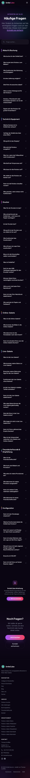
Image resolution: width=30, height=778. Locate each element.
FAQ (2, 686)
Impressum (8, 771)
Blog (2, 689)
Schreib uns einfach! (15, 30)
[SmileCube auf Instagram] (2, 759)
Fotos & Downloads (6, 683)
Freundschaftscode (6, 710)
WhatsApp (6, 752)
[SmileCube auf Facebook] (5, 759)
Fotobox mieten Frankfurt (8, 726)
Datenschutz (16, 771)
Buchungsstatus (5, 707)
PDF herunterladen (16, 598)
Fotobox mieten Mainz (7, 721)
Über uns (3, 691)
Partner (3, 694)
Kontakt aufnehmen (15, 645)
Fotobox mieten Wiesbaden (8, 723)
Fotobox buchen (5, 702)
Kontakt (3, 713)
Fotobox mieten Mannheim (8, 734)
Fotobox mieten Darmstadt (8, 731)
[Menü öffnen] (27, 2)
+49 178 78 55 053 (8, 750)
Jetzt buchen (15, 637)
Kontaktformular (7, 755)
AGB (23, 771)
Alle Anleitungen (5, 705)
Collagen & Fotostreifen (7, 681)
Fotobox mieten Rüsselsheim (9, 729)
